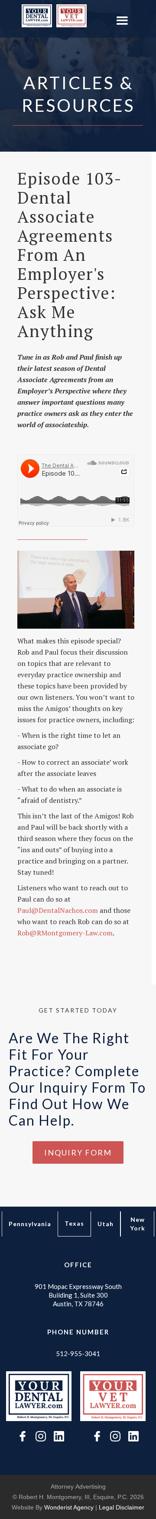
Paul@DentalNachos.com (57, 910)
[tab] (30, 1224)
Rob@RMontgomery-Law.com (65, 933)
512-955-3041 (78, 1353)
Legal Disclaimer (121, 1507)
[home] (34, 15)
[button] (122, 21)
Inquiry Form (78, 1152)
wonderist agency (69, 1507)
